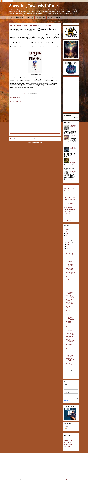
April (68, 251)
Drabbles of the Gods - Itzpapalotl (69, 260)
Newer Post (13, 138)
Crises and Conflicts (68, 438)
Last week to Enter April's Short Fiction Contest (70, 333)
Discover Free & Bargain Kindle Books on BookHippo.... (70, 328)
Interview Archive (29, 17)
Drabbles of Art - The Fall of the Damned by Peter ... (70, 255)
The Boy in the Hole (68, 213)
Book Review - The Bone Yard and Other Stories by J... (70, 360)
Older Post (57, 138)
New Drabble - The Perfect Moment (69, 303)
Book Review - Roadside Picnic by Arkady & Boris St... (70, 291)
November (69, 238)
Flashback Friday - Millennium (70, 337)
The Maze (66, 218)
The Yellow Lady (67, 220)
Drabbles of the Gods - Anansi (70, 287)
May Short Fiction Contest (70, 300)
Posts (67, 426)
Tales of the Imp (67, 211)
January (68, 370)
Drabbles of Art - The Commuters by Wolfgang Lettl (70, 341)
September (69, 242)
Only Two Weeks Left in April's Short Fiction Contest (70, 354)
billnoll (57, 479)
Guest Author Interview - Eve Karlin (70, 345)
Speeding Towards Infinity (34, 6)
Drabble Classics (67, 190)
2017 (67, 231)
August (68, 244)
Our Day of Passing (68, 440)
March (68, 367)
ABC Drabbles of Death (69, 188)
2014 (67, 373)
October (68, 240)
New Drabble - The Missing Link (69, 269)
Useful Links (57, 17)
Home (12, 17)
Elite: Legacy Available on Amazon (69, 350)
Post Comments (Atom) (37, 142)
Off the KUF (66, 448)
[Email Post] (28, 93)
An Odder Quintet (68, 444)
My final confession (68, 207)
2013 (67, 375)
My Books (50, 17)
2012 (67, 376)
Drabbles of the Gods (68, 195)
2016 (67, 233)
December (69, 237)
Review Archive (19, 17)
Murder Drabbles (67, 201)
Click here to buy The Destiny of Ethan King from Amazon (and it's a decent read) (27, 89)
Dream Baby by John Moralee (69, 277)
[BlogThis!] (32, 93)
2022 (67, 229)
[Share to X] (33, 93)
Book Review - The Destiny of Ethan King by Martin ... (70, 265)
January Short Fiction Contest (73, 148)
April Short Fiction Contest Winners (70, 284)
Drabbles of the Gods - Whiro (69, 364)
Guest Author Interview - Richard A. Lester (69, 323)
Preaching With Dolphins (69, 209)
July (68, 246)
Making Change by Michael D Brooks (70, 273)
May (68, 250)
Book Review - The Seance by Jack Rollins (70, 308)
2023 (67, 227)
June (68, 248)
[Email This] (30, 93)
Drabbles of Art (67, 192)
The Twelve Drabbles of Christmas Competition (72, 160)
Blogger (66, 479)
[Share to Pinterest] (36, 93)
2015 (67, 235)
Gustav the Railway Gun (69, 199)
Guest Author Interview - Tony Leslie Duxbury (70, 296)
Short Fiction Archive (40, 17)
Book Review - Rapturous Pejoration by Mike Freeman (70, 318)
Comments (68, 428)
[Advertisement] (44, 464)
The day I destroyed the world (70, 215)
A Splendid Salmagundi (69, 446)
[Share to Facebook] (34, 93)
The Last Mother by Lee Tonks (70, 280)
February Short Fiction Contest (73, 126)
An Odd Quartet (67, 442)
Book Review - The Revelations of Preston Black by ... (70, 312)
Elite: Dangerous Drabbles (69, 197)
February (69, 368)
